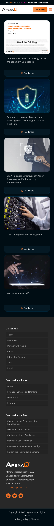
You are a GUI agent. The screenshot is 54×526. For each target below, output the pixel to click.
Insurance (12, 403)
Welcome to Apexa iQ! (18, 293)
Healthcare (12, 397)
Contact (11, 351)
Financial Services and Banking (22, 391)
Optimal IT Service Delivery (20, 440)
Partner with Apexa (16, 346)
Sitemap (35, 519)
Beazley (23, 2)
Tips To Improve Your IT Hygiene (24, 234)
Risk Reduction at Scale (18, 429)
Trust (9, 362)
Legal (10, 368)
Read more (29, 73)
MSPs (10, 386)
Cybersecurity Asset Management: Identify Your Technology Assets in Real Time (25, 120)
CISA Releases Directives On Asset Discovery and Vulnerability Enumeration (25, 179)
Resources (12, 340)
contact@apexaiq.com (16, 487)
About (10, 334)
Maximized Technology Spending (23, 452)
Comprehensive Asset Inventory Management (22, 422)
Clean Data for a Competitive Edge (23, 446)
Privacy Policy (22, 519)
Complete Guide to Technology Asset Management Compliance (26, 60)
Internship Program (16, 357)
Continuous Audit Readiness (21, 435)
